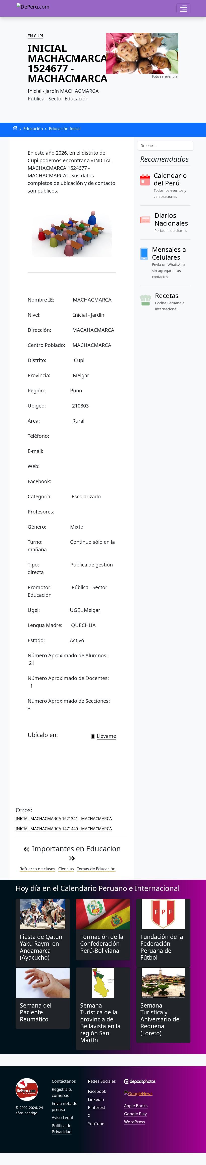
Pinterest (96, 1107)
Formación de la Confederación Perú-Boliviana (101, 944)
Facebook (97, 1091)
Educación (33, 128)
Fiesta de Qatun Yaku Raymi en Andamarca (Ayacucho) (41, 947)
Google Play (135, 1114)
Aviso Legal (62, 1117)
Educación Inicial (65, 128)
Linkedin (96, 1099)
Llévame (106, 736)
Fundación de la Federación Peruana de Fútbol (161, 947)
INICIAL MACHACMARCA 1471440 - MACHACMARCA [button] (64, 828)
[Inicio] (15, 128)
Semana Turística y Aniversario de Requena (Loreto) (159, 1019)
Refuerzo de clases (37, 869)
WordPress (134, 1122)
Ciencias (66, 869)
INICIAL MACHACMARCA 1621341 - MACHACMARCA (64, 818)
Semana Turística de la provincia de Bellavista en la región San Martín (100, 1022)
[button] (183, 8)
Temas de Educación (96, 869)
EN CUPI (35, 36)
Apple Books (136, 1105)
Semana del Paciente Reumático (36, 1012)
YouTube (96, 1123)
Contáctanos (64, 1081)
